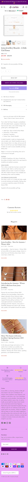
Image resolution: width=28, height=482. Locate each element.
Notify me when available (14, 83)
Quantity (3, 68)
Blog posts (14, 222)
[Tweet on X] (4, 199)
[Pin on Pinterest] (8, 199)
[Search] (5, 7)
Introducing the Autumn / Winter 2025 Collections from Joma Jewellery (13, 285)
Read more (4, 258)
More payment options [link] (14, 91)
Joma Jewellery (6, 59)
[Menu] (1, 7)
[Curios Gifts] (14, 7)
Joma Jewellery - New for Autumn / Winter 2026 (13, 243)
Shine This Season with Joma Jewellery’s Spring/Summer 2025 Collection (12, 338)
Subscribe (14, 449)
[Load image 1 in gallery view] (14, 26)
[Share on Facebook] (6, 199)
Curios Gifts (7, 476)
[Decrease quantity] (2, 71)
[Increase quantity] (8, 71)
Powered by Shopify (14, 476)
